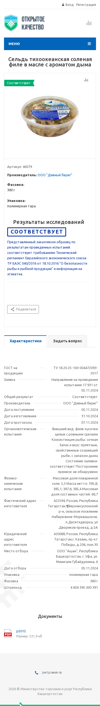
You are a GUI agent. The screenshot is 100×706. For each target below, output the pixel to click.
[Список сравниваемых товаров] (89, 24)
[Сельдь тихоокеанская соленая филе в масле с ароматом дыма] (50, 114)
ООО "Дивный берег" (55, 175)
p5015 (21, 631)
